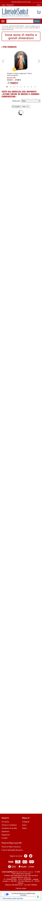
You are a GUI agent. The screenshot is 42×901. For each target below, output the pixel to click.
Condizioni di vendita (9, 828)
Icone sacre (19, 28)
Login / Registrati (7, 5)
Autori (24, 825)
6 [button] (24, 87)
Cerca (36, 21)
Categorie (25, 822)
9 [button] (35, 87)
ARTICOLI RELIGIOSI (16, 26)
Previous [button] (3, 61)
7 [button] (28, 87)
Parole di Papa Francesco (11, 847)
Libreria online (21, 888)
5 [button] (21, 87)
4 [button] (17, 87)
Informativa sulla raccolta (13, 898)
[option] (21, 67)
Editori (24, 828)
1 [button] (7, 87)
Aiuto (39, 5)
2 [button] (10, 87)
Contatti (4, 838)
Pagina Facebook (25, 856)
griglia (17, 106)
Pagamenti (6, 835)
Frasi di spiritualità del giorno (12, 850)
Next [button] (38, 61)
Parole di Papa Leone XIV (12, 843)
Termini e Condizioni (9, 825)
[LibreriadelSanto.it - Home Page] (15, 12)
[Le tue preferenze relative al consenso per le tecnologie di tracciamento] (38, 897)
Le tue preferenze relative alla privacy (23, 894)
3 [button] (14, 87)
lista (24, 106)
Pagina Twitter (30, 856)
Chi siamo (5, 822)
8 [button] (31, 87)
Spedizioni (5, 831)
